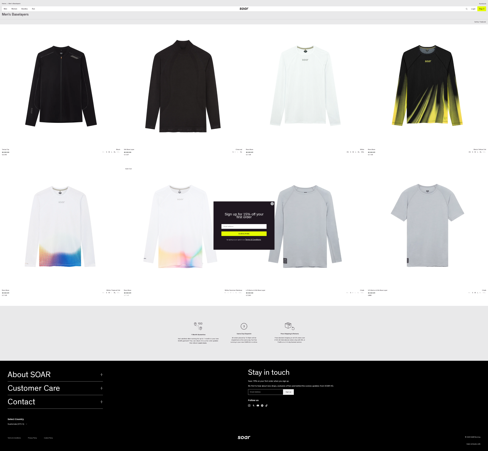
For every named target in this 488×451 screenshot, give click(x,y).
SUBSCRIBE (244, 234)
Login (474, 9)
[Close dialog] (272, 203)
